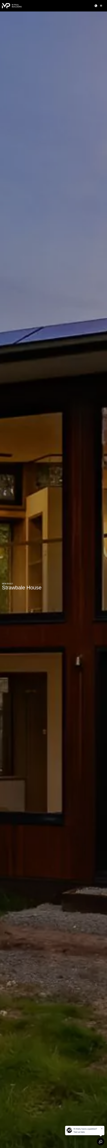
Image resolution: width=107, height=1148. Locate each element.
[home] (12, 5)
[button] (101, 6)
